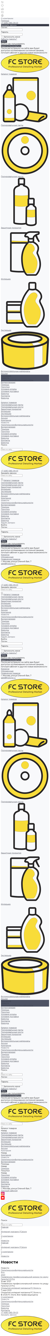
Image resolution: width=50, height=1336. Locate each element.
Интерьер (6, 279)
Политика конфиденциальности (17, 380)
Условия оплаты (9, 389)
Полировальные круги (12, 176)
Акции (4, 418)
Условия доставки (10, 391)
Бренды (5, 394)
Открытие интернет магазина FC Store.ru (21, 1288)
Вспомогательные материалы (15, 371)
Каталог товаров (9, 402)
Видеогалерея (8, 427)
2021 (3, 1275)
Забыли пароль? (9, 39)
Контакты (5, 396)
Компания (6, 420)
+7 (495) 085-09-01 (9, 23)
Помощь (5, 21)
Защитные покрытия (11, 228)
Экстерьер (6, 330)
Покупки (5, 387)
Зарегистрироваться (11, 46)
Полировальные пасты (12, 125)
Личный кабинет (9, 1191)
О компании (7, 1297)
